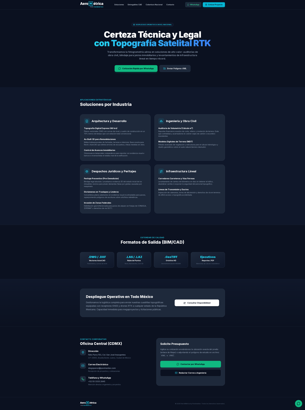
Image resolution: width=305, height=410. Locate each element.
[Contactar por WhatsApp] (298, 403)
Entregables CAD (135, 5)
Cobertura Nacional (154, 5)
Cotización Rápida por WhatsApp (138, 68)
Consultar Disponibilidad (198, 303)
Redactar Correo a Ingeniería (192, 373)
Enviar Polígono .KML (177, 68)
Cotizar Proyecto (215, 5)
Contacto (170, 5)
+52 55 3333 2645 (96, 381)
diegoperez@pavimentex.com (102, 368)
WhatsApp (194, 5)
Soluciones (119, 5)
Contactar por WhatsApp (192, 364)
